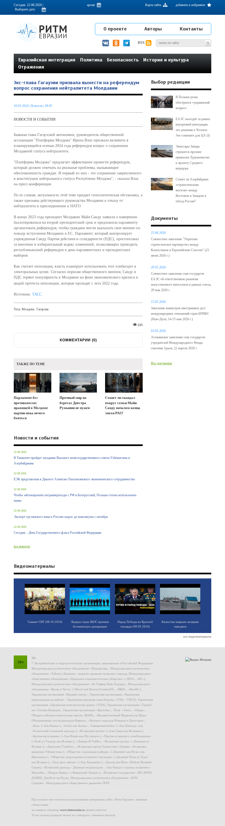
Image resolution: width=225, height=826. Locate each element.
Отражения (31, 67)
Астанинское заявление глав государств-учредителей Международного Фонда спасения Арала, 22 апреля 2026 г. (178, 342)
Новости (37, 106)
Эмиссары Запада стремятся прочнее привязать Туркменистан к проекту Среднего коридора (192, 157)
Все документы (161, 363)
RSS (142, 43)
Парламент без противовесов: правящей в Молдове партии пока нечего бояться (31, 408)
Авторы (153, 29)
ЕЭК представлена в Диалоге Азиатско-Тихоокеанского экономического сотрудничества (74, 479)
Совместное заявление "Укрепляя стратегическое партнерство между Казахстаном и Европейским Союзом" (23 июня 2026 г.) (180, 247)
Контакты (191, 29)
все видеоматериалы (197, 636)
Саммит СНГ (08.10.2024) (45, 621)
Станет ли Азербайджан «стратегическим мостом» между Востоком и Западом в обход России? (192, 190)
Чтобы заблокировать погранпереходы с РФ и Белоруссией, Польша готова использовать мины (75, 498)
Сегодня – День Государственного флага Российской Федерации (57, 533)
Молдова (28, 309)
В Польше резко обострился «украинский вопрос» (193, 102)
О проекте (115, 29)
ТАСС (37, 294)
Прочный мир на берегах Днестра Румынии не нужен (75, 403)
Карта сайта (153, 5)
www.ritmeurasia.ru (72, 809)
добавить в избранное (191, 5)
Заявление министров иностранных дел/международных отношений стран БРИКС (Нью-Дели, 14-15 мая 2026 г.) (180, 313)
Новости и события (34, 119)
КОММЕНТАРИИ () (78, 340)
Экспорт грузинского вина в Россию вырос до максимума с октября (61, 517)
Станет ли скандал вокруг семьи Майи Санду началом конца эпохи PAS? (122, 405)
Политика (91, 60)
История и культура (166, 60)
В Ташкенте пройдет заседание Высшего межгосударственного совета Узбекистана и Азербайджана (72, 460)
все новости (22, 546)
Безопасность (123, 60)
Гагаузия (42, 309)
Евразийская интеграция (46, 60)
